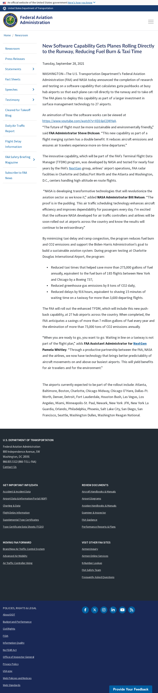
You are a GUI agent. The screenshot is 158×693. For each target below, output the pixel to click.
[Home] (27, 21)
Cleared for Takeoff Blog (17, 112)
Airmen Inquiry (90, 549)
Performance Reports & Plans (99, 526)
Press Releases (15, 59)
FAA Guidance (89, 519)
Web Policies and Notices (17, 678)
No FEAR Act (10, 650)
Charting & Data (11, 505)
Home (7, 35)
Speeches (11, 89)
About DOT (9, 614)
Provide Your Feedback (130, 689)
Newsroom (21, 35)
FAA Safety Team (91, 570)
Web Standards (11, 685)
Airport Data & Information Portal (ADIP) (25, 498)
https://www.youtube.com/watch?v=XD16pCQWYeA (79, 121)
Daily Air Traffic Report (15, 128)
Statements (13, 69)
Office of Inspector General (18, 657)
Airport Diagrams (91, 498)
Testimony (12, 100)
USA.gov (7, 671)
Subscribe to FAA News (16, 175)
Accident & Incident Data (17, 491)
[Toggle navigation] (151, 21)
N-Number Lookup (92, 563)
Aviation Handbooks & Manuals (99, 505)
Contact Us (10, 467)
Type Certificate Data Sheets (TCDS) (23, 526)
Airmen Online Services (95, 556)
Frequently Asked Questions (98, 577)
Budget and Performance (17, 621)
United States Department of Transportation (30, 8)
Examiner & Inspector (94, 512)
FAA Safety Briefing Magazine (17, 159)
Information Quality (13, 643)
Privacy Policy (11, 664)
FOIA (5, 636)
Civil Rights (9, 628)
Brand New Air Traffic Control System (24, 549)
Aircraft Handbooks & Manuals (99, 491)
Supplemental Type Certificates (21, 519)
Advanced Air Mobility (15, 556)
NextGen (75, 168)
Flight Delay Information (13, 144)
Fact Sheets (12, 79)
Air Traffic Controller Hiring (18, 563)
